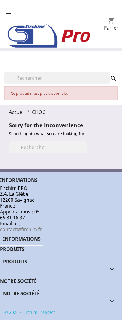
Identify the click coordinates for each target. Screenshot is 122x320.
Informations (22, 239)
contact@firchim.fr (21, 229)
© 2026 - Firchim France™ (29, 312)
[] (107, 72)
